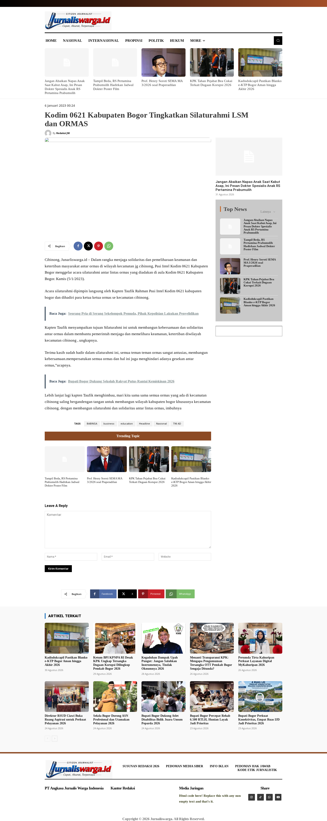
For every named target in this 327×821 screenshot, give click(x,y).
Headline (144, 423)
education (127, 423)
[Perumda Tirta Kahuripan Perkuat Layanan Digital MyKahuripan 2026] (260, 638)
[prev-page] (47, 738)
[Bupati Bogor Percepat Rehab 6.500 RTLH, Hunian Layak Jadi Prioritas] (212, 696)
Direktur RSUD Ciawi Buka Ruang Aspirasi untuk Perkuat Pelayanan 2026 (65, 719)
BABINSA (92, 423)
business (108, 423)
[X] (88, 246)
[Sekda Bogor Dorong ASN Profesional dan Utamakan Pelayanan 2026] (115, 696)
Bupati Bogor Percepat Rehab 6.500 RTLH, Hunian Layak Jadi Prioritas (210, 719)
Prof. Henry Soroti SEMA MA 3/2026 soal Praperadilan (104, 480)
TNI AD (177, 423)
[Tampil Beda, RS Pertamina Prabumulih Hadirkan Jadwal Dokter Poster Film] (115, 62)
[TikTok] (260, 797)
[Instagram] (251, 797)
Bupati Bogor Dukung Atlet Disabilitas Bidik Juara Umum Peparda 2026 (162, 719)
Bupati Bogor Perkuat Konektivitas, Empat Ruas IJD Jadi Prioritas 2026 (259, 719)
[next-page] (54, 738)
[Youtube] (278, 797)
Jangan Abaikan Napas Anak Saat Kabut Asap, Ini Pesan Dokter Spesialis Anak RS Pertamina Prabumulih (248, 186)
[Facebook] (78, 246)
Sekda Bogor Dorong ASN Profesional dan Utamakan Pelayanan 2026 (111, 719)
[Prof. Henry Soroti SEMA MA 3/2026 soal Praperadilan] (163, 62)
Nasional (161, 423)
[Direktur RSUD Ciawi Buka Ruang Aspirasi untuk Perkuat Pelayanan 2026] (67, 696)
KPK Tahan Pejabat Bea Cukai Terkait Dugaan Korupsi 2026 (147, 480)
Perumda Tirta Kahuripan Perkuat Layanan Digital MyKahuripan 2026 (256, 661)
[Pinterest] (98, 246)
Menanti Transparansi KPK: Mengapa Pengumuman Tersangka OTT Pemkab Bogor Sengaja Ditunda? (211, 663)
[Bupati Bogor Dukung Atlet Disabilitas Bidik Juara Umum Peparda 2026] (163, 696)
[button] (278, 40)
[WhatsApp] (108, 246)
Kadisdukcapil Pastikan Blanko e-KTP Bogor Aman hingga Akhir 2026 (260, 85)
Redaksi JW (63, 133)
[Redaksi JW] (49, 133)
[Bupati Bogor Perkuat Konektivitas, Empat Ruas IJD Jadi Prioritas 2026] (260, 696)
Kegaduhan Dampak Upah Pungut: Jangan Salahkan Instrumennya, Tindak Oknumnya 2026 (159, 663)
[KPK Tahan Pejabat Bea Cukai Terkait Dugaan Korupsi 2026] (212, 62)
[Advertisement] (249, 368)
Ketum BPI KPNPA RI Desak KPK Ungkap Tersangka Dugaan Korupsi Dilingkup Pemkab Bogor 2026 (113, 663)
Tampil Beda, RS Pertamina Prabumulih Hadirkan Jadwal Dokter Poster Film (113, 85)
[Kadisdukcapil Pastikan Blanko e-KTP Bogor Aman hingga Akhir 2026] (260, 62)
